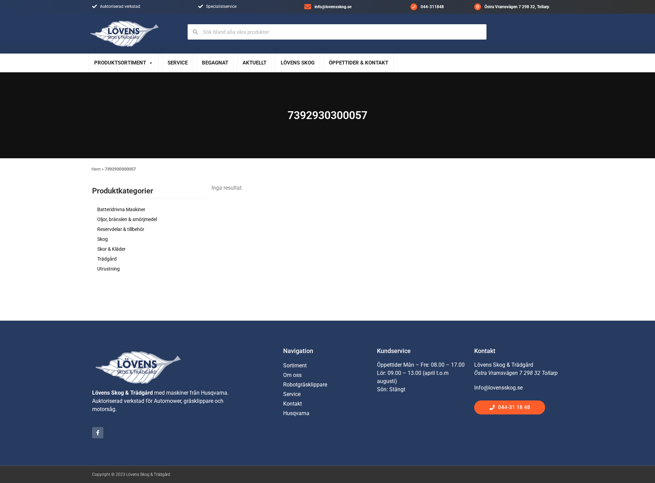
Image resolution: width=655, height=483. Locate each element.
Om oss (292, 375)
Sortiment (295, 365)
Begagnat (215, 63)
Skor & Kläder (111, 249)
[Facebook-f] (97, 432)
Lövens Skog (298, 63)
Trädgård (107, 259)
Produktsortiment (120, 63)
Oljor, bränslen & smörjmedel (127, 219)
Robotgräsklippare (305, 384)
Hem (96, 169)
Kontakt (292, 403)
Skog (102, 239)
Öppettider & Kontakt (358, 63)
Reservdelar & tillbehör (120, 229)
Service (178, 63)
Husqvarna (296, 413)
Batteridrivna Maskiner (121, 209)
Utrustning (108, 269)
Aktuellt (254, 63)
